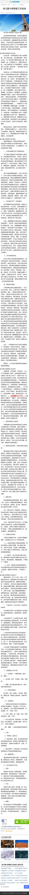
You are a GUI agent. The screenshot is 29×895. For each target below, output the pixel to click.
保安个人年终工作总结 (21, 880)
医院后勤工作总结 (6, 868)
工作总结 (21, 4)
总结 (14, 4)
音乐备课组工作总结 (20, 870)
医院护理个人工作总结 (8, 870)
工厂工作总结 (18, 873)
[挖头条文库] (14, 2)
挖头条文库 (12, 893)
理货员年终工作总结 (7, 873)
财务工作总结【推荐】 (9, 882)
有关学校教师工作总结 (21, 868)
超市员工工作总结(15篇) (8, 878)
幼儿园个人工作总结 (7, 880)
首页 (8, 4)
